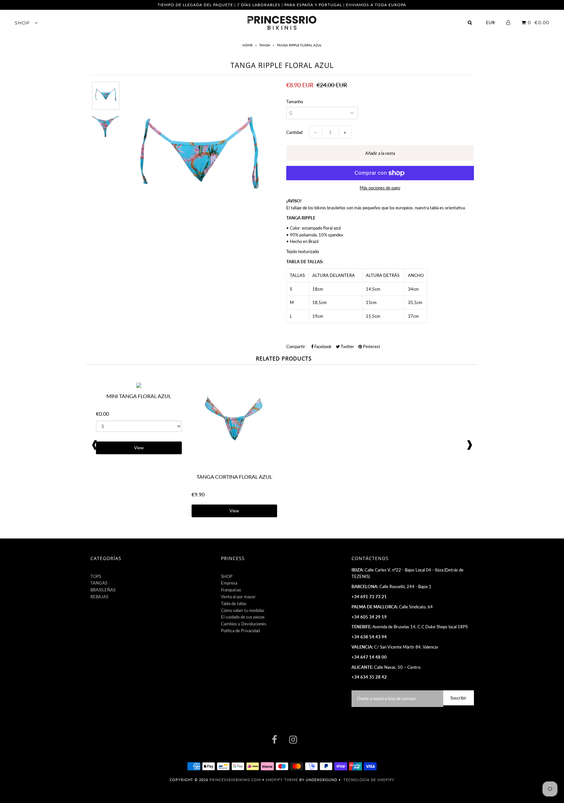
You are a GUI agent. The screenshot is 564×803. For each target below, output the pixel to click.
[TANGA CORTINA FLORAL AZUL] (234, 466)
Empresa (229, 583)
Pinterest (371, 346)
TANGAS (98, 583)
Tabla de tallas (233, 603)
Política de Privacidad (240, 630)
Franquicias (231, 589)
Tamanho (294, 101)
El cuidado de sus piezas (243, 616)
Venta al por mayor (238, 596)
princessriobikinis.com (235, 780)
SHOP (23, 23)
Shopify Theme (282, 780)
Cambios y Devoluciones (243, 623)
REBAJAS (99, 596)
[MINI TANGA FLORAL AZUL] (138, 386)
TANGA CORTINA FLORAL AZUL (234, 477)
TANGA (264, 45)
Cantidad (294, 132)
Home (248, 45)
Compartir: (296, 346)
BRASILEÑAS (103, 589)
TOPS (95, 576)
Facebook (322, 346)
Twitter (347, 346)
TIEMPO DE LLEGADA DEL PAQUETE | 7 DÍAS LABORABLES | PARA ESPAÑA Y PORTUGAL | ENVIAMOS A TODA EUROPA (282, 4)
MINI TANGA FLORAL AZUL (138, 396)
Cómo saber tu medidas (242, 610)
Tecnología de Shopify (369, 780)
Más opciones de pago (380, 187)
